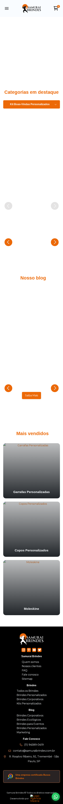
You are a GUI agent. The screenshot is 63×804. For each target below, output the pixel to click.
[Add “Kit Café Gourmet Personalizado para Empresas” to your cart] (56, 196)
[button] (6, 8)
